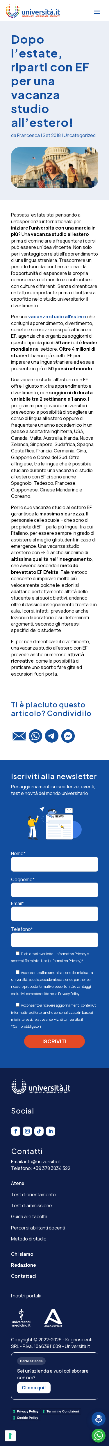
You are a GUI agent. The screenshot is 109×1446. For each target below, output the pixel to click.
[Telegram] (52, 738)
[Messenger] (68, 738)
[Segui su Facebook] (15, 1131)
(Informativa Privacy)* (65, 960)
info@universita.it (42, 1161)
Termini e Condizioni (63, 1411)
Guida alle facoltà (29, 1216)
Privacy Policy (68, 993)
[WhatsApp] (35, 738)
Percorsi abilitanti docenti (38, 1228)
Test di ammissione (31, 1205)
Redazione (23, 1265)
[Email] (19, 738)
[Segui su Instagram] (27, 1131)
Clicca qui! (34, 1387)
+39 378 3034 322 (51, 1168)
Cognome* (23, 879)
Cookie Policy (27, 1418)
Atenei (18, 1183)
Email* (17, 903)
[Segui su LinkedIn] (50, 1131)
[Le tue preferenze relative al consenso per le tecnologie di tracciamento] (10, 1435)
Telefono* (22, 929)
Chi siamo (22, 1254)
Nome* (18, 853)
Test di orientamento (33, 1194)
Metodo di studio (29, 1239)
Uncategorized (80, 135)
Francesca (28, 135)
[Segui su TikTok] (39, 1131)
